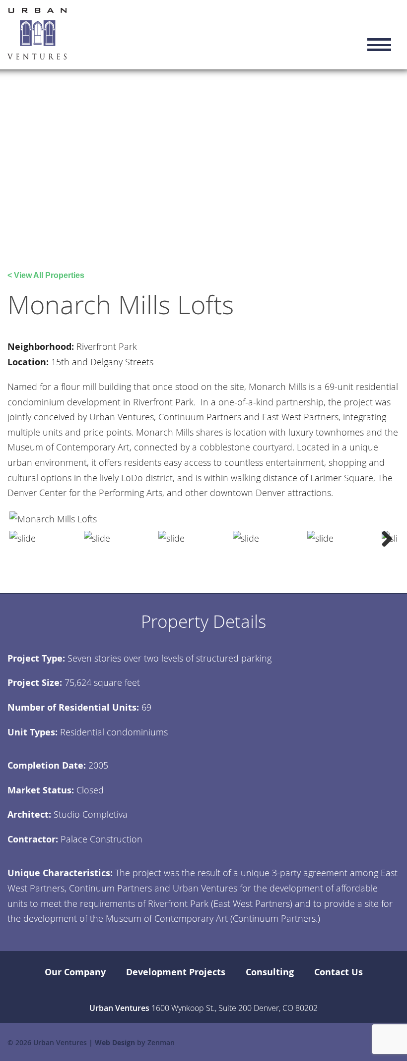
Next (383, 538)
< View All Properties (45, 275)
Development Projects (175, 972)
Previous (24, 538)
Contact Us (338, 972)
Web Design (115, 1042)
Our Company (75, 972)
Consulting (270, 972)
